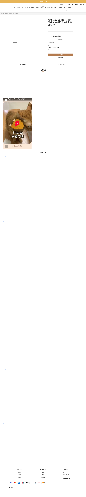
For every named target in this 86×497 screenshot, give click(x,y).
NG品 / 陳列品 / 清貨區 (49, 7)
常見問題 (43, 472)
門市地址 (18, 7)
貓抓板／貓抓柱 (24, 10)
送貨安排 (22, 7)
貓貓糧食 (18, 10)
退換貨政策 (43, 477)
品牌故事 (19, 472)
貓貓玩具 (31, 10)
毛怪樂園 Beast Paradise (13, 13)
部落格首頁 (67, 10)
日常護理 (56, 10)
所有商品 (33, 7)
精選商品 (37, 7)
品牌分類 (55, 7)
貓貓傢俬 (69, 7)
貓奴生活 (61, 10)
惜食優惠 (41, 7)
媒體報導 (19, 477)
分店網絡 (19, 474)
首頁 (14, 7)
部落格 (20, 479)
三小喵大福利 (27, 7)
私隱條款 (43, 479)
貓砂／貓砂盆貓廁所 (43, 10)
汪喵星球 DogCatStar (63, 7)
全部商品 (3, 13)
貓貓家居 (36, 10)
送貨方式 (43, 474)
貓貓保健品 (51, 10)
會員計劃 (19, 475)
